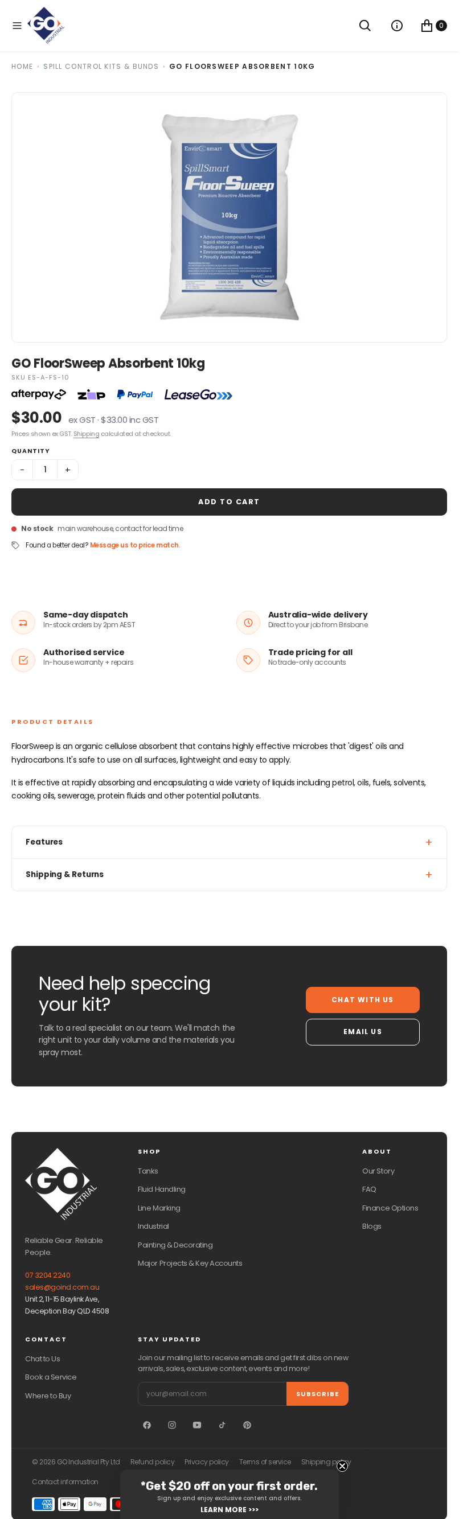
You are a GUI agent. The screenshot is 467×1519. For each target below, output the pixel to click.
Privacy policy (206, 1462)
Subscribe (317, 1393)
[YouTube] (197, 1425)
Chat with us (362, 1000)
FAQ (369, 1189)
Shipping (86, 433)
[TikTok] (222, 1425)
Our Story (378, 1171)
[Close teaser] (342, 1466)
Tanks (148, 1171)
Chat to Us (42, 1358)
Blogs (372, 1226)
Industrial (153, 1226)
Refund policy (152, 1462)
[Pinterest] (247, 1425)
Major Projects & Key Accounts (190, 1263)
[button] (17, 25)
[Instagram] (172, 1425)
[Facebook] (147, 1425)
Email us (362, 1031)
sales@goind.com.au (62, 1287)
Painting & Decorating (175, 1245)
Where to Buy (48, 1395)
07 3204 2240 (47, 1275)
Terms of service (265, 1462)
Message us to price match (134, 545)
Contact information (65, 1482)
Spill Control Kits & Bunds (101, 66)
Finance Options (390, 1208)
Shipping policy (326, 1462)
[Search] (365, 25)
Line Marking (159, 1208)
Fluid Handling (161, 1189)
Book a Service (50, 1377)
